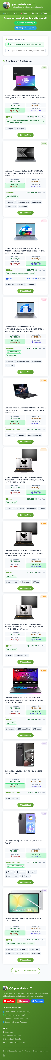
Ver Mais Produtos (27, 971)
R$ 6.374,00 (32, 279)
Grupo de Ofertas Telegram (16, 1022)
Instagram (24, 1001)
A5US (12, 503)
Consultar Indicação (13, 1039)
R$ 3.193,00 (32, 117)
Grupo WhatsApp (26, 22)
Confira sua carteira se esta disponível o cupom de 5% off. (24, 122)
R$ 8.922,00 (32, 719)
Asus (10, 279)
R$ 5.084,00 (32, 429)
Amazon (37, 202)
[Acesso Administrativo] (4, 1055)
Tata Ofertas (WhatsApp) (15, 1015)
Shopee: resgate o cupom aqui (21, 274)
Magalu (10, 129)
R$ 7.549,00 (32, 646)
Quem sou (9, 1032)
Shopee (21, 129)
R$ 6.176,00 (32, 572)
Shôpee (11, 117)
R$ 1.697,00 (32, 862)
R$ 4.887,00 (32, 348)
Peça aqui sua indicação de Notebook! (25, 18)
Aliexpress (12, 206)
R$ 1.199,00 (32, 793)
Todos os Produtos (13, 1036)
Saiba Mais (26, 135)
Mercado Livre (23, 202)
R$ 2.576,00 (32, 940)
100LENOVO (14, 352)
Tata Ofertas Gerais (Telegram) (17, 1012)
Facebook (39, 1001)
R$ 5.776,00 (32, 270)
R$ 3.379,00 (32, 192)
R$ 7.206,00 (32, 499)
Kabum (21, 509)
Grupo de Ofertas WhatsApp (16, 1019)
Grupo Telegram (27, 28)
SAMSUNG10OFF (16, 866)
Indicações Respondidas (16, 1043)
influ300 (13, 196)
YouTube (10, 1001)
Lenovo (10, 366)
